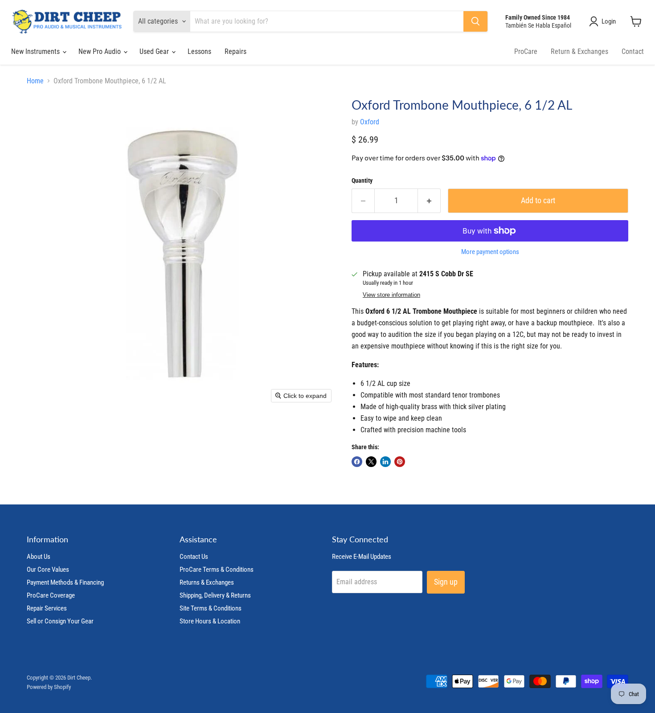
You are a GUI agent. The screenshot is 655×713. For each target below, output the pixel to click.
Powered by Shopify (49, 687)
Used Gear (155, 51)
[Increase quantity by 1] (429, 200)
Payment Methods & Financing (65, 582)
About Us (38, 557)
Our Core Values (48, 569)
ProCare (525, 51)
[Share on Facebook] (357, 461)
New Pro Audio (100, 51)
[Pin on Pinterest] (399, 461)
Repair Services (47, 608)
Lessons (199, 51)
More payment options (490, 252)
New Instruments (36, 51)
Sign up (446, 581)
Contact (633, 51)
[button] (604, 21)
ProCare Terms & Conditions (217, 569)
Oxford (369, 122)
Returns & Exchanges (207, 582)
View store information (391, 295)
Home (35, 81)
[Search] (475, 21)
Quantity (362, 180)
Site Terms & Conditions (211, 608)
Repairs (235, 51)
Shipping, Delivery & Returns (215, 595)
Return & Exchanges (579, 51)
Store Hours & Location (210, 621)
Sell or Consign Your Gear (60, 621)
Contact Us (194, 557)
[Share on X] (371, 461)
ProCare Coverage (51, 595)
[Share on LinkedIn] (385, 461)
